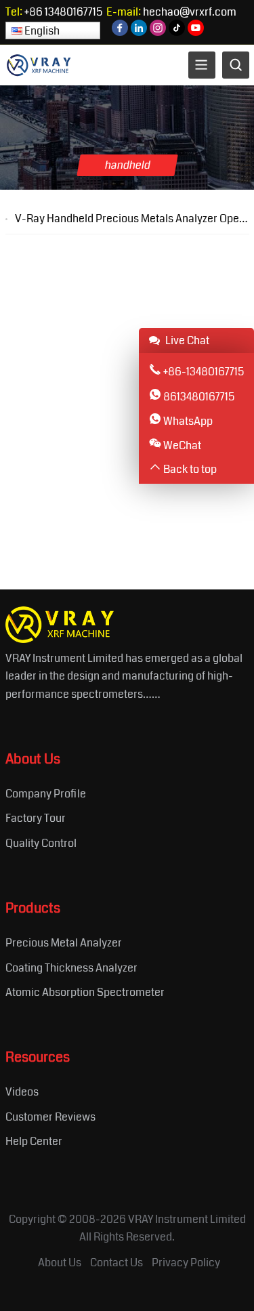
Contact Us (116, 1262)
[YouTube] (195, 32)
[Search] (235, 65)
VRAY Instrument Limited (187, 1219)
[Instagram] (157, 32)
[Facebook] (119, 32)
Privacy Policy (186, 1262)
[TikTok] (176, 32)
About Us (59, 1262)
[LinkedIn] (138, 32)
